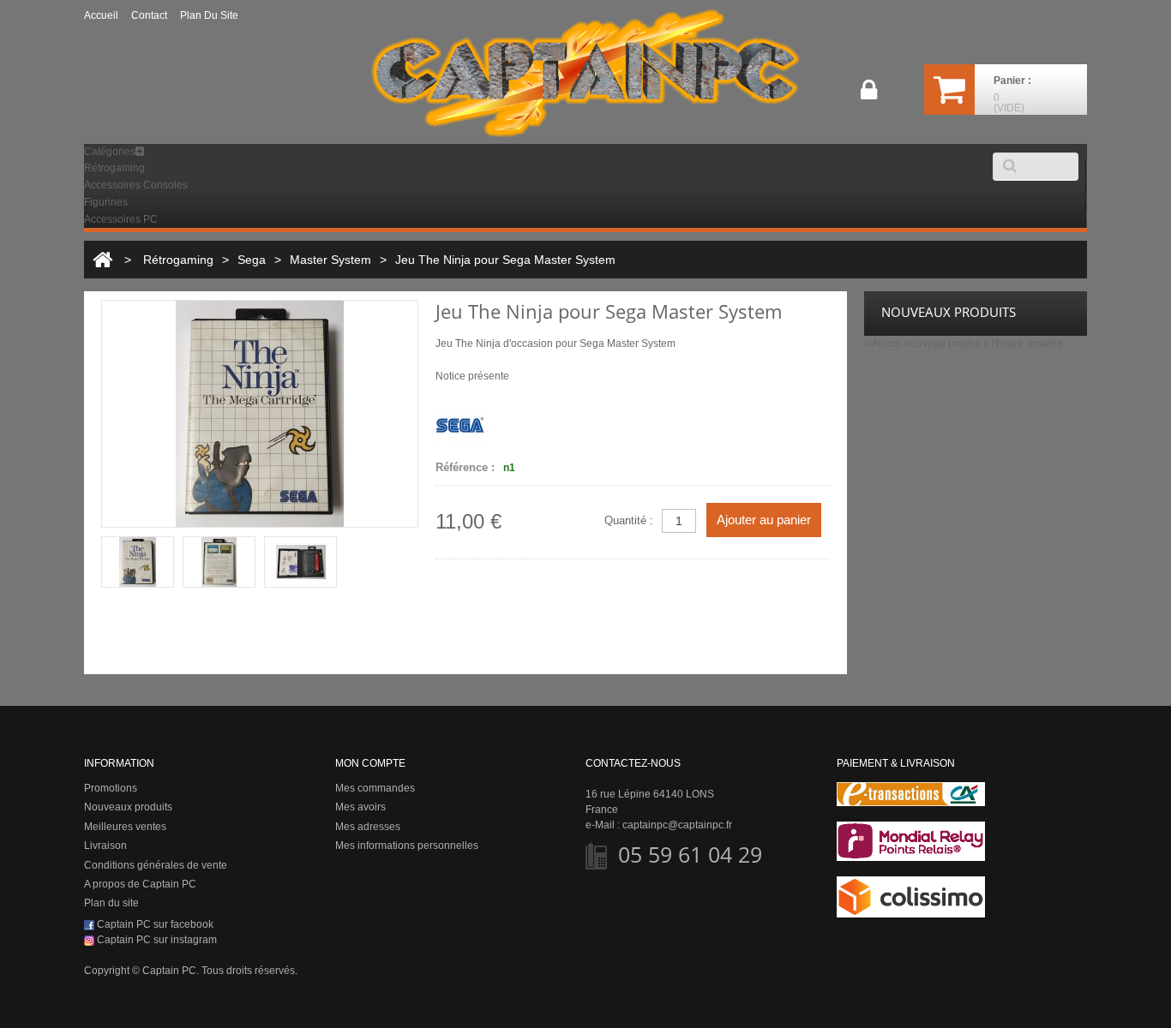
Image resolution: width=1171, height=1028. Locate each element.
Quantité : (628, 520)
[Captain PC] (585, 73)
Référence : (465, 467)
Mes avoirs (360, 807)
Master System (330, 259)
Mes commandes (375, 788)
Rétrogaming (114, 168)
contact (149, 15)
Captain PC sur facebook (153, 924)
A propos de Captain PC (140, 884)
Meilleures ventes (125, 827)
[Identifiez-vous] (869, 96)
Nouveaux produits (128, 807)
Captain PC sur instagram (155, 940)
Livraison (105, 846)
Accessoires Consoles (136, 185)
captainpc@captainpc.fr (677, 825)
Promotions (110, 788)
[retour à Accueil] (102, 259)
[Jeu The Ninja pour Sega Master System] (137, 562)
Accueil (101, 15)
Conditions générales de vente (155, 865)
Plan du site (111, 903)
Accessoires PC (121, 219)
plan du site (209, 15)
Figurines (106, 202)
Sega (251, 259)
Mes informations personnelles (406, 846)
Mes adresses (367, 827)
